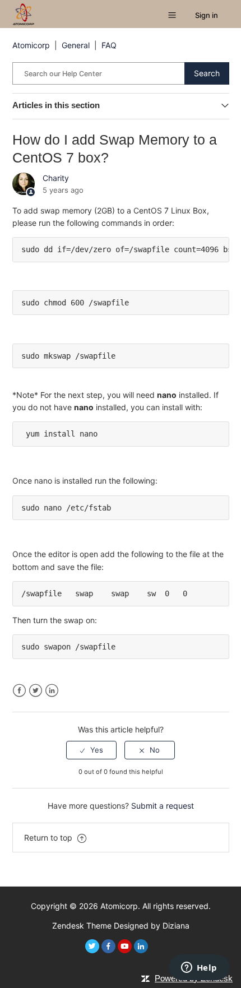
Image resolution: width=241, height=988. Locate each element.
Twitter (36, 691)
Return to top (49, 837)
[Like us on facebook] (108, 946)
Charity (56, 178)
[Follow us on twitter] (92, 946)
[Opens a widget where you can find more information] (199, 968)
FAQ (109, 45)
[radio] (91, 750)
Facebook (19, 691)
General (76, 45)
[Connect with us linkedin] (141, 946)
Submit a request (162, 805)
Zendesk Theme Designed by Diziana (120, 925)
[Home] (23, 13)
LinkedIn (52, 691)
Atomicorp (31, 45)
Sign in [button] (206, 15)
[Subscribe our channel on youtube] (125, 946)
